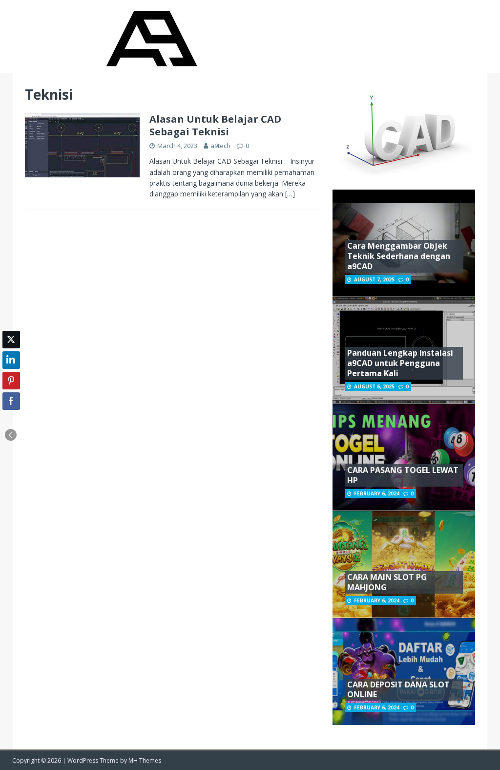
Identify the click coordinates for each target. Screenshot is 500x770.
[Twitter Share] (11, 339)
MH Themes (144, 760)
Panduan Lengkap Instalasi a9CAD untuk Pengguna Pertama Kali (400, 363)
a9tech (220, 145)
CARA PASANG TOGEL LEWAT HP (402, 475)
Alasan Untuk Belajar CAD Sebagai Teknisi (215, 125)
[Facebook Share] (11, 401)
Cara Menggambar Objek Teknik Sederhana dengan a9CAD (398, 256)
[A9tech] (150, 67)
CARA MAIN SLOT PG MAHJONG (387, 582)
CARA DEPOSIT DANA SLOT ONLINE (398, 689)
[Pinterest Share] (11, 380)
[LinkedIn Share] (11, 360)
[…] (290, 193)
